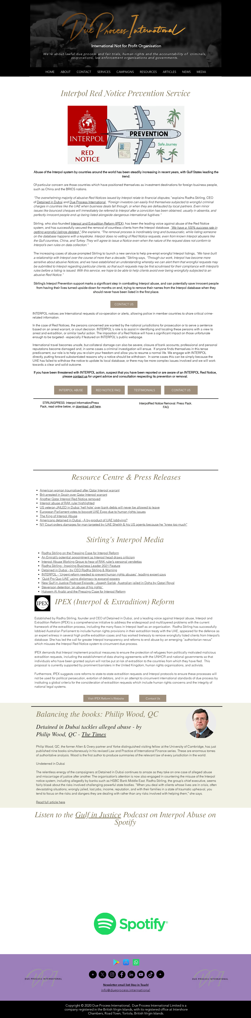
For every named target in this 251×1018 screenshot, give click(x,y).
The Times (94, 734)
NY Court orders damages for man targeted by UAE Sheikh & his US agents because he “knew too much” (113, 524)
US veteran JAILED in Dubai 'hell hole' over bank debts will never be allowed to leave (100, 507)
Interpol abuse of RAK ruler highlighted (67, 503)
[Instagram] (112, 974)
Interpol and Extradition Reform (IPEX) (97, 223)
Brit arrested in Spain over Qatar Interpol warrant (73, 495)
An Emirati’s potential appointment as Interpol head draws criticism (88, 557)
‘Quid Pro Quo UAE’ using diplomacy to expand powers (81, 579)
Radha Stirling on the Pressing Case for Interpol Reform (80, 553)
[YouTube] (141, 974)
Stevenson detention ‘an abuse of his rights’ (72, 587)
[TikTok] (150, 974)
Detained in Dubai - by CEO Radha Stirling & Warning (79, 570)
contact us (80, 376)
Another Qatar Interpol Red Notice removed (70, 499)
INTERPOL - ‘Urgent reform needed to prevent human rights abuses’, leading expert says (104, 574)
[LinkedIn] (131, 974)
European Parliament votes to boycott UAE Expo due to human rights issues (93, 512)
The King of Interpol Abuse (58, 516)
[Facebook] (122, 974)
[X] (102, 974)
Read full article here (50, 802)
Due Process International (88, 202)
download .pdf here (88, 406)
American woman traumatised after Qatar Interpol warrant (79, 490)
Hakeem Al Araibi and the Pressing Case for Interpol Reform (84, 591)
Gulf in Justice (98, 814)
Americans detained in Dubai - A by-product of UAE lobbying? (83, 520)
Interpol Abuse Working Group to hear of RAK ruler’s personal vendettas (92, 562)
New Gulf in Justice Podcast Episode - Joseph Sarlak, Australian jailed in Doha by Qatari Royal (108, 583)
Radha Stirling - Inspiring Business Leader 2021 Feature (81, 566)
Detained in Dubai (50, 202)
